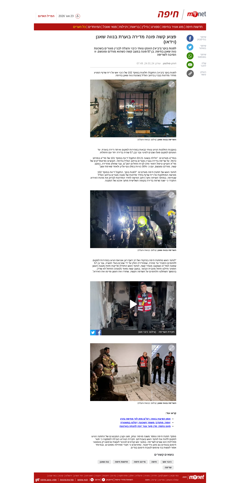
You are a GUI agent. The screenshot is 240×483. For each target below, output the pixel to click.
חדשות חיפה (121, 462)
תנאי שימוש (82, 479)
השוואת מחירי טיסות (124, 479)
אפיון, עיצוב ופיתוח (48, 479)
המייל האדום (46, 16)
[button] (60, 195)
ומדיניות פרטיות (67, 479)
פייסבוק (109, 479)
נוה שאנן (104, 462)
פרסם (97, 479)
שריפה (168, 467)
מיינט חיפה (139, 462)
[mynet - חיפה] (182, 14)
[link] (193, 38)
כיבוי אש (167, 462)
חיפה (154, 462)
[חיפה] (193, 478)
